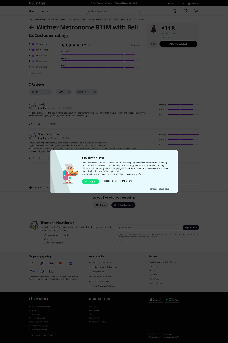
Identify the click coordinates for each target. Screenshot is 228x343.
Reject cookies (110, 180)
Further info (126, 180)
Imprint (153, 189)
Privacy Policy (164, 189)
